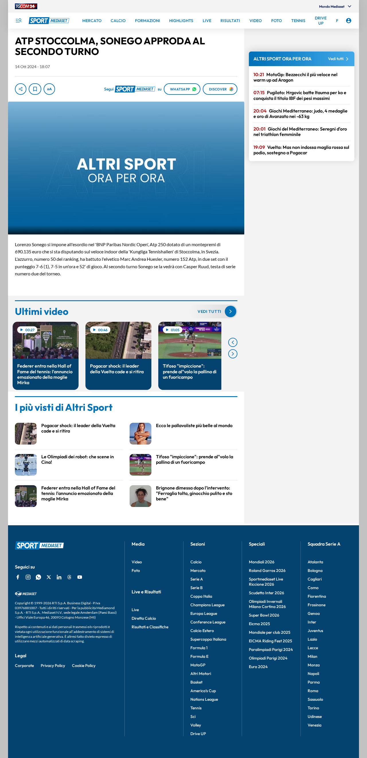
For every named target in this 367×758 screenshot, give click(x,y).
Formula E (199, 656)
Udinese (315, 716)
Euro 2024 (258, 666)
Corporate (24, 665)
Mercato (198, 570)
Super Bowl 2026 (264, 615)
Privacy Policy (53, 665)
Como (313, 587)
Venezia (314, 725)
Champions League (207, 604)
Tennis (196, 707)
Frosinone (316, 604)
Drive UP (198, 733)
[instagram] (28, 577)
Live (135, 609)
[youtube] (80, 577)
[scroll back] (232, 342)
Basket (196, 682)
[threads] (69, 577)
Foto (136, 570)
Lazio (312, 639)
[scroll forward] (232, 353)
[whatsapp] (38, 577)
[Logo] (50, 20)
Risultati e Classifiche (150, 626)
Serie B (196, 587)
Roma (313, 690)
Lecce (313, 647)
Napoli (313, 673)
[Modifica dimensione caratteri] (49, 89)
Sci (193, 716)
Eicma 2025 (259, 623)
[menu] (18, 20)
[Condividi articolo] (20, 89)
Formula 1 (199, 647)
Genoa (314, 613)
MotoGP (197, 665)
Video (137, 561)
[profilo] (348, 20)
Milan (312, 656)
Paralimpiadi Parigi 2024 (271, 649)
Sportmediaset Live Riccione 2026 (266, 582)
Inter (312, 622)
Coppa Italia (201, 596)
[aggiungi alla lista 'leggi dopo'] (35, 89)
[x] (49, 577)
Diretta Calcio (144, 618)
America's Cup (203, 690)
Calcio (196, 561)
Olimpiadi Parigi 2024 (268, 658)
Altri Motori (200, 673)
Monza (314, 665)
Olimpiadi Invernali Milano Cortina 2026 (267, 604)
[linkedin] (59, 577)
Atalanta (315, 561)
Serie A (196, 579)
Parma (314, 682)
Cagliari (315, 579)
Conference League (207, 622)
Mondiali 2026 (261, 561)
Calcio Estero (202, 630)
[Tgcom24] (26, 6)
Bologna (315, 570)
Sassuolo (315, 699)
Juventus (315, 630)
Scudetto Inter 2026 (266, 592)
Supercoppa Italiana (208, 639)
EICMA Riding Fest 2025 (270, 640)
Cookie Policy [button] (83, 665)
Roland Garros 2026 (267, 570)
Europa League (203, 613)
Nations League (204, 699)
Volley (195, 725)
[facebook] (18, 577)
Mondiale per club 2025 (269, 632)
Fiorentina (317, 596)
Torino (313, 707)
